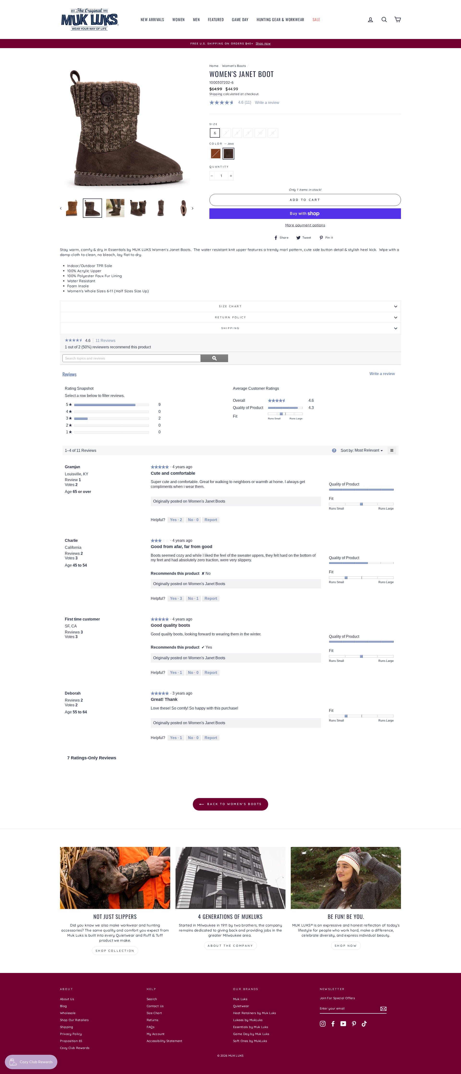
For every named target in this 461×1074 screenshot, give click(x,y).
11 (272, 133)
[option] (230, 43)
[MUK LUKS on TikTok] (364, 1024)
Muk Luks (240, 999)
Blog (63, 1006)
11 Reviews (107, 341)
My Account (156, 1034)
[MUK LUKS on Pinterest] (354, 1024)
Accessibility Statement (164, 1041)
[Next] (190, 208)
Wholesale (67, 1013)
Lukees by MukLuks (247, 1020)
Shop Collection (115, 951)
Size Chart (230, 306)
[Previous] (63, 208)
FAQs (151, 1027)
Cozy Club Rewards (74, 1048)
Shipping (215, 94)
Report (211, 520)
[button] (74, 340)
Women (178, 19)
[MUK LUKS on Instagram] (323, 1024)
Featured (216, 19)
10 (260, 133)
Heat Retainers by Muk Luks (254, 1013)
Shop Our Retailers (74, 1020)
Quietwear (241, 1006)
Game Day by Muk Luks (251, 1034)
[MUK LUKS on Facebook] (333, 1024)
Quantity (219, 166)
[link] (232, 102)
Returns (152, 1020)
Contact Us (155, 1006)
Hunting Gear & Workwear (280, 19)
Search (152, 999)
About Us (67, 999)
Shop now (346, 945)
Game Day (240, 19)
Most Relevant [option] (367, 450)
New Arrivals (152, 19)
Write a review (267, 103)
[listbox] (367, 450)
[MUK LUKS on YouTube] (343, 1024)
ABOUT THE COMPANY (230, 945)
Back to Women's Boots (234, 804)
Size (213, 124)
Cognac (215, 153)
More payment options (305, 225)
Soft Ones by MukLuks (250, 1041)
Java (228, 153)
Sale (316, 19)
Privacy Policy (71, 1034)
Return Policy (230, 317)
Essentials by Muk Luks (250, 1027)
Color (221, 143)
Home (213, 66)
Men (196, 19)
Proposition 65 (71, 1041)
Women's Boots (234, 66)
